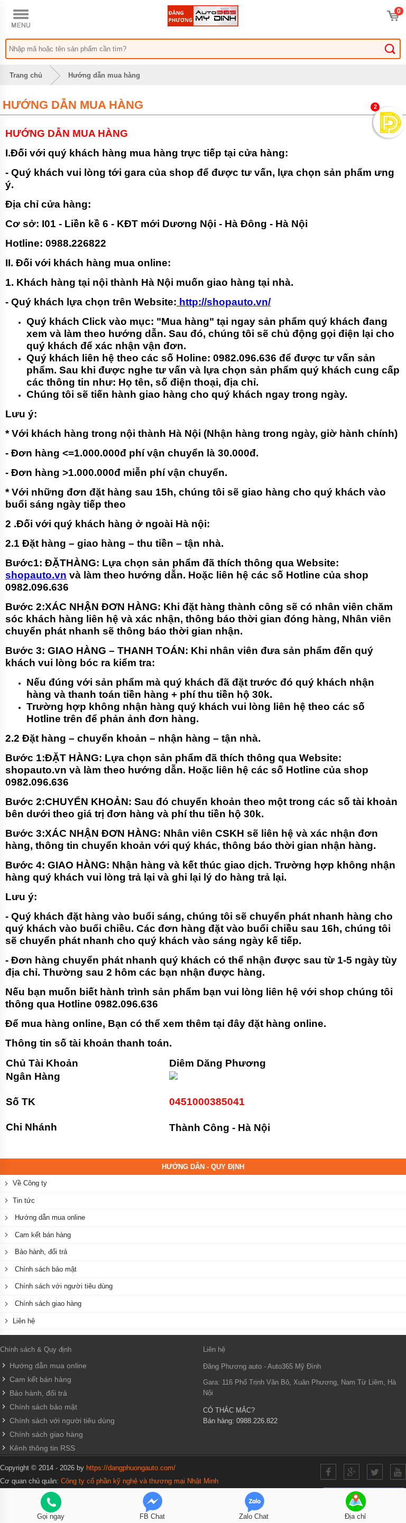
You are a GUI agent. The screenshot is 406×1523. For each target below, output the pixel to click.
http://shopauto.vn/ (224, 301)
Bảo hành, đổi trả (40, 1252)
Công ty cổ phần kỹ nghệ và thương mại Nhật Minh (139, 1481)
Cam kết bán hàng (42, 1235)
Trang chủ (24, 75)
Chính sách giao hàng (47, 1303)
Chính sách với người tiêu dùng (63, 1286)
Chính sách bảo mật (45, 1269)
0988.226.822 (257, 1421)
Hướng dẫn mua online (49, 1217)
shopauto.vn (36, 575)
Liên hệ (24, 1321)
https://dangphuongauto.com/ (131, 1468)
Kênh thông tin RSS (41, 1448)
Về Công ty (30, 1183)
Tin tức (24, 1200)
